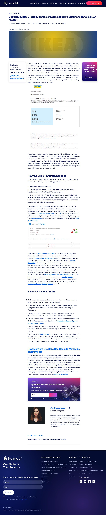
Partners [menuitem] (61, 3)
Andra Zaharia (57, 407)
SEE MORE (90, 77)
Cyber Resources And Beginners (88, 461)
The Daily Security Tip (86, 467)
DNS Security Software (47, 470)
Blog (70, 479)
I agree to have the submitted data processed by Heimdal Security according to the (51, 398)
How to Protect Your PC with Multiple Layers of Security (47, 439)
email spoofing (67, 277)
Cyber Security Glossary (86, 464)
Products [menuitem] (43, 3)
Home (11, 13)
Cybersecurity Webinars (86, 473)
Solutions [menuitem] (53, 3)
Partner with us (73, 467)
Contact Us (72, 476)
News (17, 13)
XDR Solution (45, 479)
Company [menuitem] (80, 3)
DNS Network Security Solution (50, 473)
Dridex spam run (45, 334)
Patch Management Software (49, 461)
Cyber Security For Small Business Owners (91, 470)
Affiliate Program (73, 470)
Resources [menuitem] (71, 3)
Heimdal (51, 213)
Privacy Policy (66, 398)
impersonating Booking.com (44, 258)
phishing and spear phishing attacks (40, 284)
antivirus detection (61, 374)
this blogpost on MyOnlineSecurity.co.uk (58, 274)
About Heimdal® (73, 461)
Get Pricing (93, 3)
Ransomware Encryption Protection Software (53, 467)
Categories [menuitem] (33, 3)
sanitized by (43, 213)
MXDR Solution (45, 482)
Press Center (72, 464)
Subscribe (8, 492)
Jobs (70, 473)
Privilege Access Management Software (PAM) (54, 464)
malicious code (36, 218)
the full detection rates (46, 253)
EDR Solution (45, 476)
